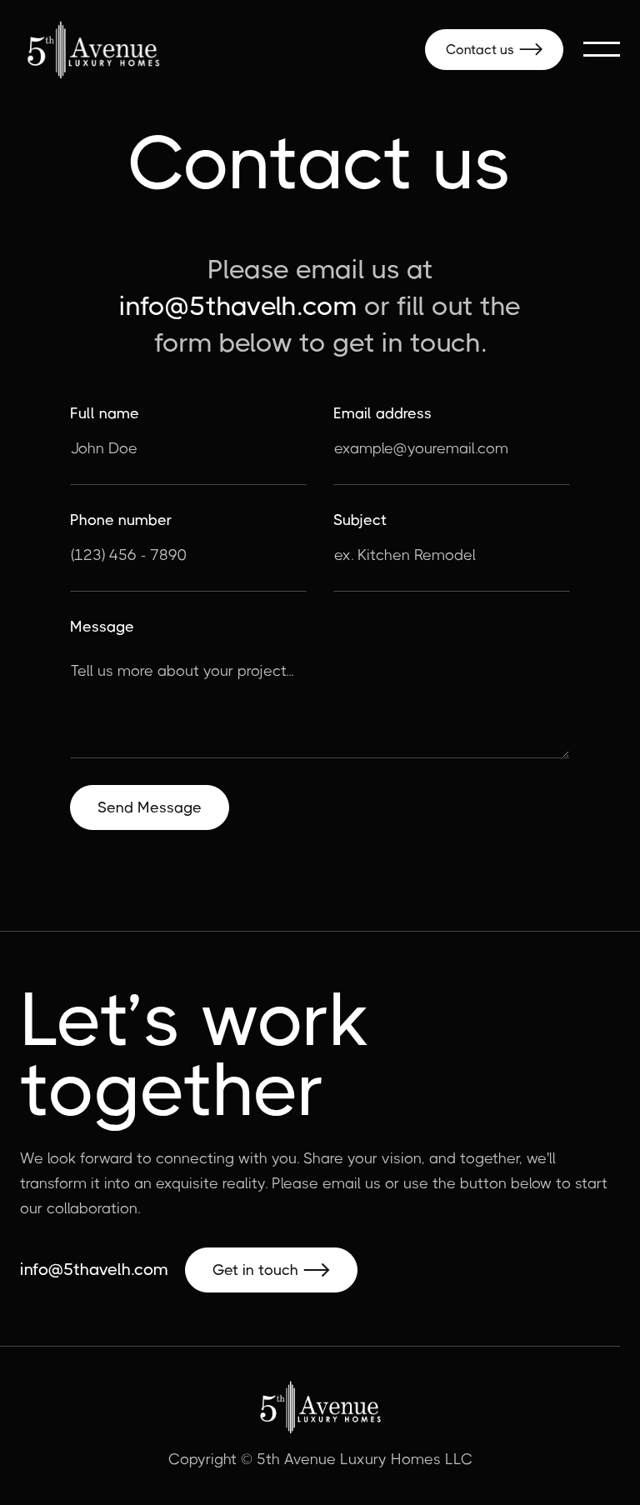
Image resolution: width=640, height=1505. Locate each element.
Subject (360, 520)
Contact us (494, 50)
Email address (382, 413)
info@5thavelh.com (238, 306)
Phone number (121, 520)
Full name (104, 413)
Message (102, 626)
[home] (93, 49)
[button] (601, 49)
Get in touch (271, 1270)
